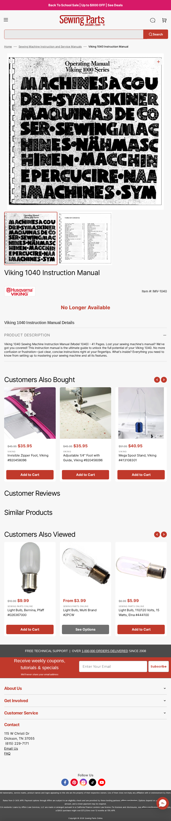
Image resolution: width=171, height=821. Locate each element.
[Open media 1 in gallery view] (158, 62)
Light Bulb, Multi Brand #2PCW (80, 612)
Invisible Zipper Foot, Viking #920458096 (28, 457)
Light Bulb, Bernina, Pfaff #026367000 (26, 612)
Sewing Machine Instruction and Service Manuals (50, 46)
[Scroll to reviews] (85, 282)
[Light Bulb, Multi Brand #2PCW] (85, 589)
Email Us (11, 748)
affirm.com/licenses (150, 807)
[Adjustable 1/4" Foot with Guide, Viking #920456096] (85, 434)
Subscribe (159, 666)
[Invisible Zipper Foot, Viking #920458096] (30, 434)
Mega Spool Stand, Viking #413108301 (137, 457)
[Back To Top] (165, 815)
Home (8, 46)
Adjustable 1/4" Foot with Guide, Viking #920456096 (83, 457)
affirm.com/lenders (129, 800)
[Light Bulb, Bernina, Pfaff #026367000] (30, 589)
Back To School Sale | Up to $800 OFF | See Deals (85, 5)
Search (158, 34)
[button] (5, 20)
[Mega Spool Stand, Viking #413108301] (141, 434)
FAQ (7, 753)
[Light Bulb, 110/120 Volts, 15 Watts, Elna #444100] (141, 589)
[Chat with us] (152, 20)
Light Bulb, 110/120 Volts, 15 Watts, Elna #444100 (139, 612)
